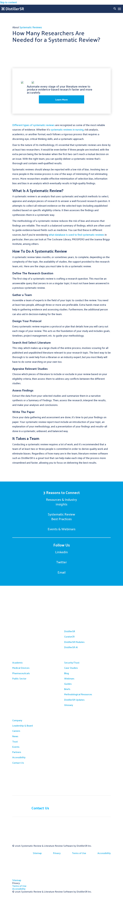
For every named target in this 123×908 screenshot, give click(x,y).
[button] (119, 9)
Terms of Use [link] (79, 853)
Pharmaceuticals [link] (21, 673)
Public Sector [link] (19, 678)
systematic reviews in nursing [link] (67, 129)
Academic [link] (17, 662)
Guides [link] (68, 684)
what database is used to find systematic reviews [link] (76, 234)
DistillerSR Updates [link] (74, 699)
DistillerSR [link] (69, 631)
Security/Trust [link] (71, 662)
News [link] (15, 736)
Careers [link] (16, 731)
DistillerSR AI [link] (71, 647)
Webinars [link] (69, 678)
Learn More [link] (61, 99)
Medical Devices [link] (20, 668)
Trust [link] (15, 741)
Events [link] (15, 747)
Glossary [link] (68, 705)
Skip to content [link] (8, 2)
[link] (13, 9)
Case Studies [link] (71, 668)
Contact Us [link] (18, 762)
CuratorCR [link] (69, 636)
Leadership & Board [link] (22, 725)
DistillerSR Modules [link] (74, 642)
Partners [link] (16, 752)
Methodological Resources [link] (78, 694)
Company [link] (17, 720)
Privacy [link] (57, 853)
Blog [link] (66, 673)
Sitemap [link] (37, 853)
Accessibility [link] (19, 757)
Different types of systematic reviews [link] (33, 125)
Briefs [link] (67, 689)
